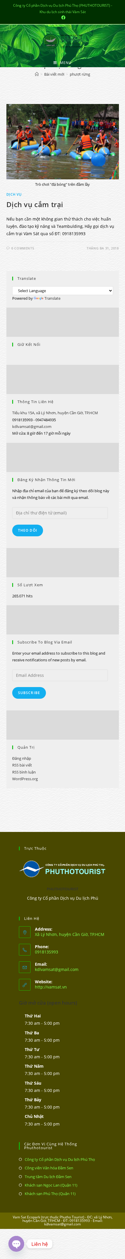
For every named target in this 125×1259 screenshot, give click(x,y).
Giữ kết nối (28, 344)
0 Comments (22, 248)
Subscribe (29, 692)
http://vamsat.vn (51, 987)
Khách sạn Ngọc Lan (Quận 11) (51, 1185)
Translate (52, 298)
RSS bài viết (22, 765)
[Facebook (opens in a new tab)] (62, 17)
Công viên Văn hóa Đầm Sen (49, 1167)
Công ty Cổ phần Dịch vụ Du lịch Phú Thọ (60, 1159)
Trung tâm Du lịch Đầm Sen (48, 1176)
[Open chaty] (16, 1244)
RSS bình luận (24, 772)
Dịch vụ (14, 194)
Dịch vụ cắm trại (35, 204)
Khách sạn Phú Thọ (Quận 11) (50, 1193)
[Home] (37, 74)
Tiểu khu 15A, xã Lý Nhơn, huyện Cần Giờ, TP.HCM (55, 412)
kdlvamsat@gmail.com (31, 426)
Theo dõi (28, 530)
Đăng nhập (21, 758)
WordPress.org (25, 778)
